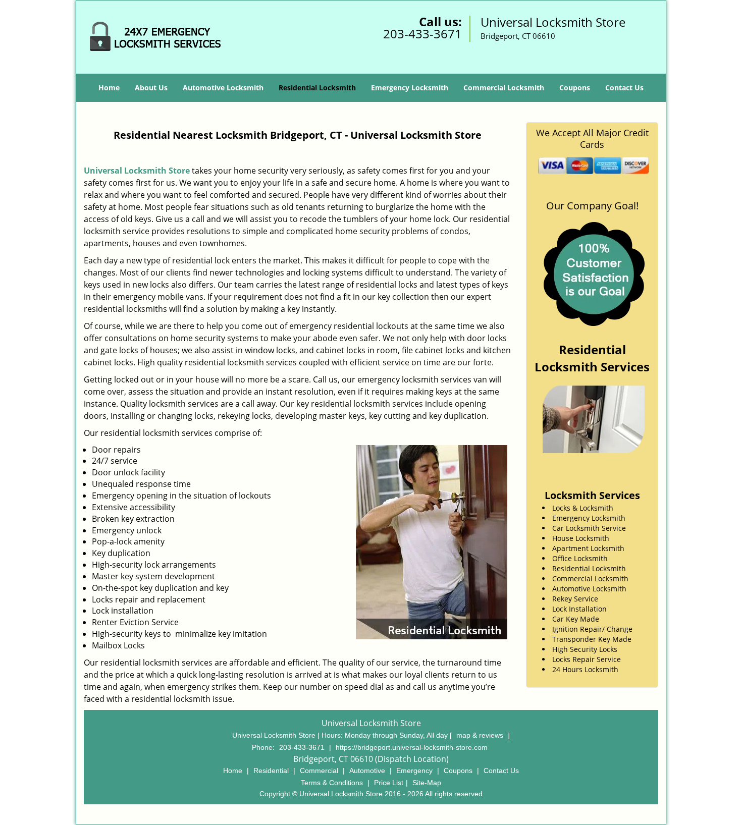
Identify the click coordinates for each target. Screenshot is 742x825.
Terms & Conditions (332, 783)
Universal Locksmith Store (137, 170)
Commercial (319, 770)
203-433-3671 (422, 33)
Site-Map (426, 783)
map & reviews (480, 735)
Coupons (574, 87)
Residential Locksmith (317, 87)
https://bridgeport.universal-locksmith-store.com (412, 747)
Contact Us (624, 87)
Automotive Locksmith (223, 87)
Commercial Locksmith (503, 87)
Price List (388, 783)
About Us (151, 87)
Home (109, 87)
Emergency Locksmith (409, 87)
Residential (271, 770)
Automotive (367, 770)
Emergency (414, 770)
